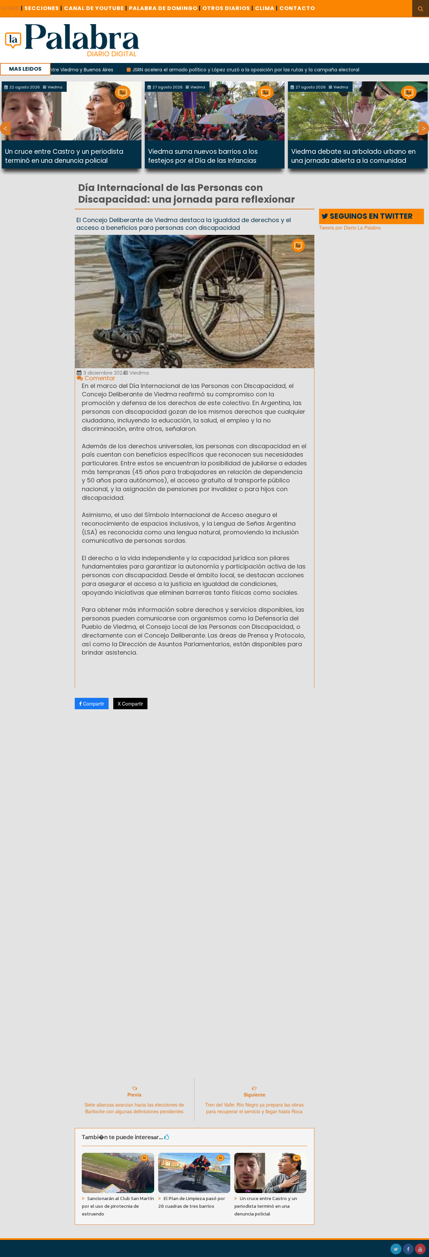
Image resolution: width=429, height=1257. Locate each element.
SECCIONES (43, 8)
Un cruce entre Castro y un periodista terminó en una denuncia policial (64, 156)
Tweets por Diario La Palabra (350, 227)
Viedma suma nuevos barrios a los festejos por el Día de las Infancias (203, 156)
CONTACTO (297, 8)
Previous (5, 128)
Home (12, 8)
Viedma (138, 372)
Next (424, 128)
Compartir (93, 703)
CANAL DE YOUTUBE (95, 8)
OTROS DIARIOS (227, 8)
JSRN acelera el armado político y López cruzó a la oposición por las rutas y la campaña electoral (215, 69)
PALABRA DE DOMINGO (165, 8)
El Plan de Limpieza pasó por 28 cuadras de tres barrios (191, 1202)
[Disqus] (194, 803)
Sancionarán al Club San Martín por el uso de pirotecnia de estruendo (118, 1206)
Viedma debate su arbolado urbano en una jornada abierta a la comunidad (353, 156)
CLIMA (266, 8)
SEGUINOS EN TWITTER (370, 216)
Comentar (99, 378)
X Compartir (130, 703)
